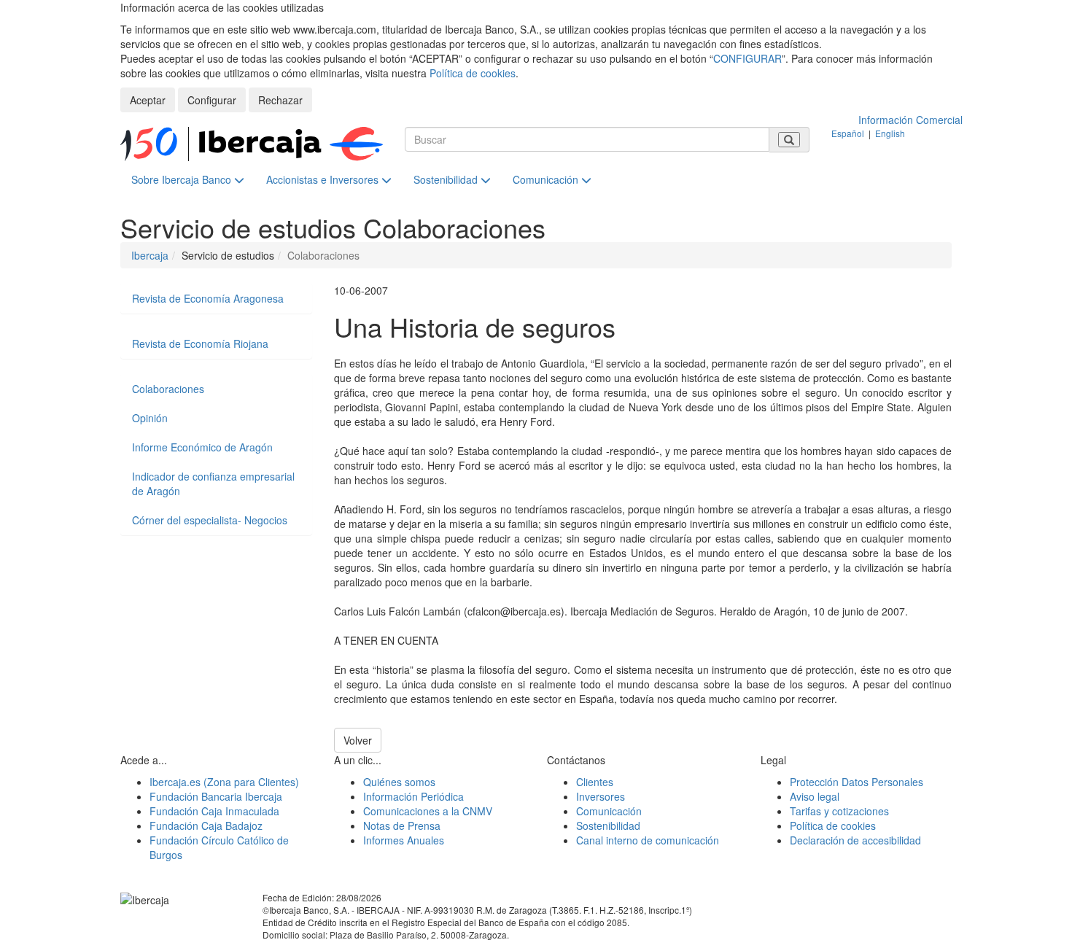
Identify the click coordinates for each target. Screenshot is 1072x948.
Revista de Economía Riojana (200, 343)
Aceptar (148, 100)
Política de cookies (473, 73)
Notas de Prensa (401, 825)
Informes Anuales (403, 840)
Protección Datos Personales (856, 781)
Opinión (150, 418)
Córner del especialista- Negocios (209, 520)
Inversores (600, 796)
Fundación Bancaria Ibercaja (215, 796)
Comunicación (547, 179)
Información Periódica (413, 796)
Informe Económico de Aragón (202, 447)
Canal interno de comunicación (647, 840)
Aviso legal (814, 796)
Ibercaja (149, 255)
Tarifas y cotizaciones (839, 811)
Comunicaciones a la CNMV (427, 811)
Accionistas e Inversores (323, 179)
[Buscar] (789, 139)
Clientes (594, 781)
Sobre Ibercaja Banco (182, 179)
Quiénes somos (399, 781)
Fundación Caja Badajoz (206, 825)
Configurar (211, 100)
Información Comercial (910, 119)
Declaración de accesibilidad (855, 840)
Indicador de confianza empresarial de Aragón (213, 483)
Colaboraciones (168, 388)
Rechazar (280, 100)
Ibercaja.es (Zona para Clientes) (224, 781)
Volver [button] (357, 740)
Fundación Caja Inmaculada (214, 811)
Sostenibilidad (447, 179)
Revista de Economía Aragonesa (208, 298)
